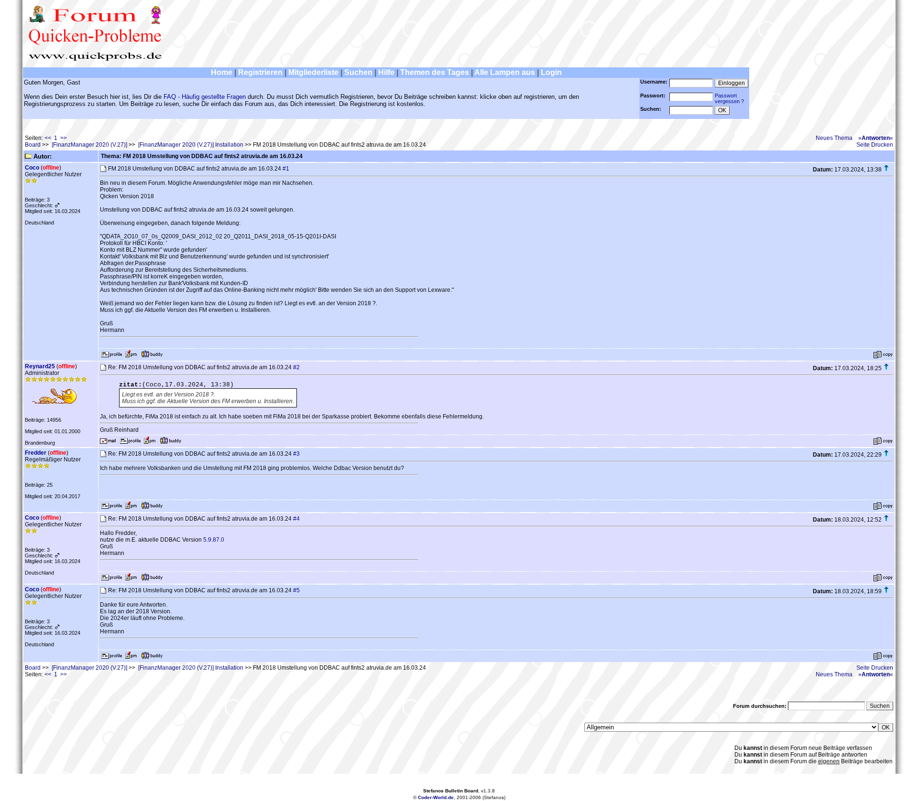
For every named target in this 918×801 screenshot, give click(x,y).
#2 (296, 367)
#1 (286, 168)
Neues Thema (834, 138)
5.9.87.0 (213, 539)
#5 (296, 590)
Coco (32, 167)
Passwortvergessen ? (729, 98)
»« (875, 138)
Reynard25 (40, 366)
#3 (296, 453)
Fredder (35, 452)
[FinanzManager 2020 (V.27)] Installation (190, 144)
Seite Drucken (874, 144)
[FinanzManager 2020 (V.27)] (89, 144)
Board (33, 144)
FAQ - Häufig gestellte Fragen (205, 96)
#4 (296, 518)
